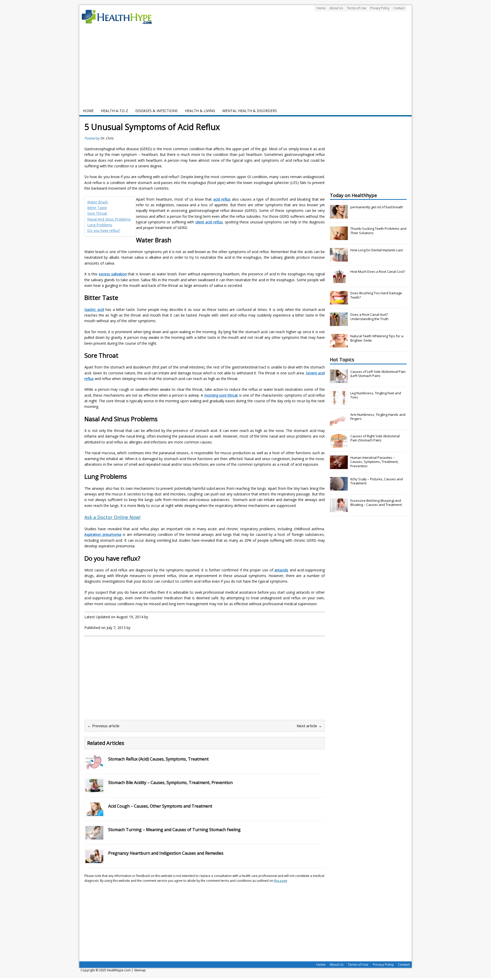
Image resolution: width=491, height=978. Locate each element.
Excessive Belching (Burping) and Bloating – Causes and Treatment (376, 502)
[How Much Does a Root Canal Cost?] (339, 280)
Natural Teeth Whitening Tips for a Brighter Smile (376, 338)
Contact (399, 8)
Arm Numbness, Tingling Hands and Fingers (377, 416)
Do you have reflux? (103, 230)
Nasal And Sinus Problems (109, 219)
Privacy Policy (379, 8)
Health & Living (200, 110)
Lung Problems (99, 224)
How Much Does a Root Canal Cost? (377, 271)
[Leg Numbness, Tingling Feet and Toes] (339, 401)
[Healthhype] (120, 16)
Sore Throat (97, 213)
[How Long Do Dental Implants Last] (339, 258)
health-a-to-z (114, 110)
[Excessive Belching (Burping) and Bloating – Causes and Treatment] (339, 509)
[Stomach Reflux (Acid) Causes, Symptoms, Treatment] (94, 765)
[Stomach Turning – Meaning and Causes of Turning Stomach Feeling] (94, 836)
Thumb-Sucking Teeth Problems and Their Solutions (378, 230)
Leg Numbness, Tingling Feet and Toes (375, 395)
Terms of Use (356, 8)
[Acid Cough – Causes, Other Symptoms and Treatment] (94, 812)
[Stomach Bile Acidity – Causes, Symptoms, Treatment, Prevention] (94, 789)
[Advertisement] (245, 68)
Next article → (309, 725)
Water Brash (97, 202)
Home (321, 8)
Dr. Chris (107, 138)
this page (280, 880)
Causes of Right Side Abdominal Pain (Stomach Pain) (375, 438)
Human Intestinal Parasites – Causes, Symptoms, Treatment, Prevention (374, 462)
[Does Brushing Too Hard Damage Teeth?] (339, 301)
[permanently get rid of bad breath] (339, 215)
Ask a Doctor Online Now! (112, 517)
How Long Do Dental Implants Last (376, 250)
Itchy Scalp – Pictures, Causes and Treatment (376, 481)
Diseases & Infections (156, 110)
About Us (336, 8)
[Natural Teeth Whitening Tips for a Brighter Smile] (339, 344)
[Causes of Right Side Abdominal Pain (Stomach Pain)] (339, 444)
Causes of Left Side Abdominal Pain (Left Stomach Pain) (378, 373)
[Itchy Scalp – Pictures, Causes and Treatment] (339, 487)
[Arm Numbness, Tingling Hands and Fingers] (339, 423)
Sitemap (140, 970)
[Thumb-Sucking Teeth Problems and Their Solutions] (339, 237)
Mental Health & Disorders (249, 110)
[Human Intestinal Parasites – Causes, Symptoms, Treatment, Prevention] (339, 466)
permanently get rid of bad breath (376, 207)
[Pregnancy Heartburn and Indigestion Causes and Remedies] (94, 859)
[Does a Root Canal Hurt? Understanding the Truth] (339, 323)
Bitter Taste (97, 207)
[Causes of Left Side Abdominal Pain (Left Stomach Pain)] (339, 380)
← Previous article (103, 725)
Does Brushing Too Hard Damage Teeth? (376, 295)
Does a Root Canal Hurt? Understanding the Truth (369, 316)
